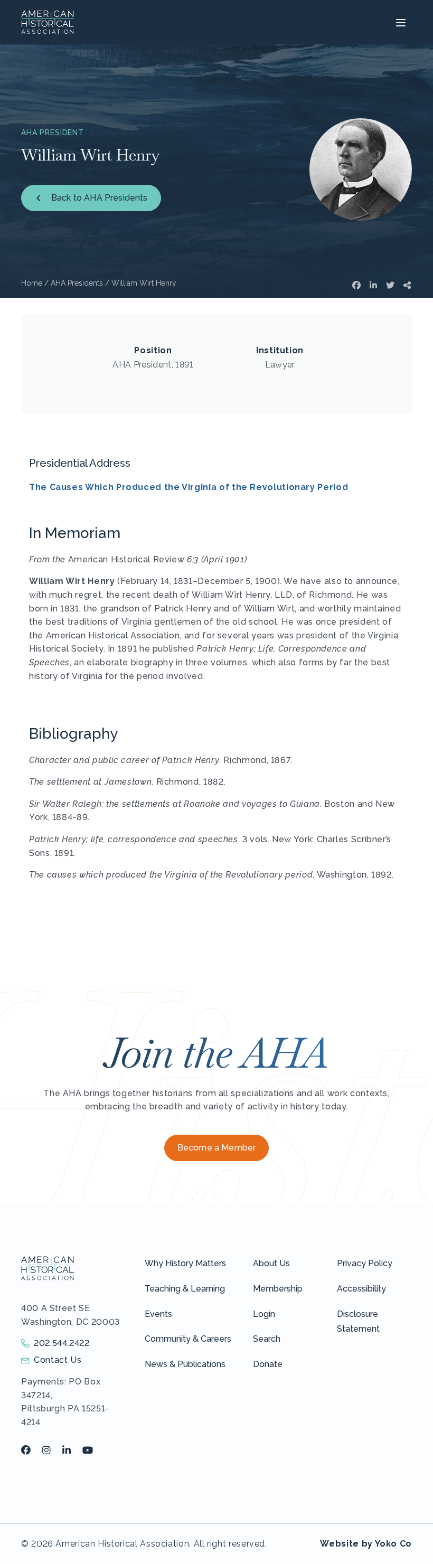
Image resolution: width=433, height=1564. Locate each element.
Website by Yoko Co (366, 1544)
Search (266, 1339)
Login (264, 1314)
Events (158, 1314)
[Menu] (399, 22)
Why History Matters (185, 1263)
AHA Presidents (77, 283)
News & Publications (185, 1364)
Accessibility (361, 1289)
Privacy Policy (364, 1263)
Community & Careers (188, 1339)
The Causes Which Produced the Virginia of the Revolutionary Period (188, 487)
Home (31, 283)
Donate (268, 1364)
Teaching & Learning (185, 1289)
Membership (278, 1289)
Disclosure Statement (358, 1321)
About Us (271, 1263)
